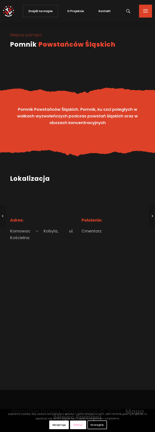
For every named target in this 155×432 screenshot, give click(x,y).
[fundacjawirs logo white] (8, 11)
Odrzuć (78, 425)
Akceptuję (59, 425)
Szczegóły (97, 425)
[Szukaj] (127, 11)
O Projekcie (75, 11)
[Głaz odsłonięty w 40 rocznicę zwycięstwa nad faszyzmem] (3, 216)
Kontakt (104, 11)
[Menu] (143, 11)
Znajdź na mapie (40, 11)
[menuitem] (127, 11)
